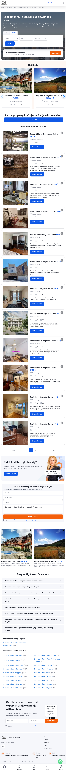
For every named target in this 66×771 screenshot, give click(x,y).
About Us (46, 742)
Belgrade (39, 160)
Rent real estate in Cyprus (12, 673)
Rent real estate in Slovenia (13, 688)
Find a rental (55, 53)
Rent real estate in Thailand (13, 676)
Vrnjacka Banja (53, 101)
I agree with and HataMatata (23, 520)
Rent (13, 33)
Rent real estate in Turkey (43, 665)
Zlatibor (19, 101)
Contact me (51, 721)
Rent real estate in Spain (12, 660)
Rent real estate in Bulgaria (13, 655)
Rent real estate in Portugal (13, 669)
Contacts (46, 739)
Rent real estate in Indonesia (13, 665)
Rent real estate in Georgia (12, 684)
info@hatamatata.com (58, 755)
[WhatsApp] (60, 761)
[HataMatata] (4, 738)
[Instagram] (3, 746)
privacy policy (32, 520)
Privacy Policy (48, 749)
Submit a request (33, 516)
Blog (45, 736)
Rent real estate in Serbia (43, 684)
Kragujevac (40, 139)
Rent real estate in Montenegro (45, 655)
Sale (7, 33)
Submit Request (52, 3)
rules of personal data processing (19, 520)
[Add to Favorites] (29, 71)
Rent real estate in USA (42, 680)
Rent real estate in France (12, 680)
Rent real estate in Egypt (43, 688)
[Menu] (63, 3)
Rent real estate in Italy (42, 673)
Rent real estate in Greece (43, 676)
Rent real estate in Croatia (43, 669)
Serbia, (14, 101)
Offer (45, 745)
